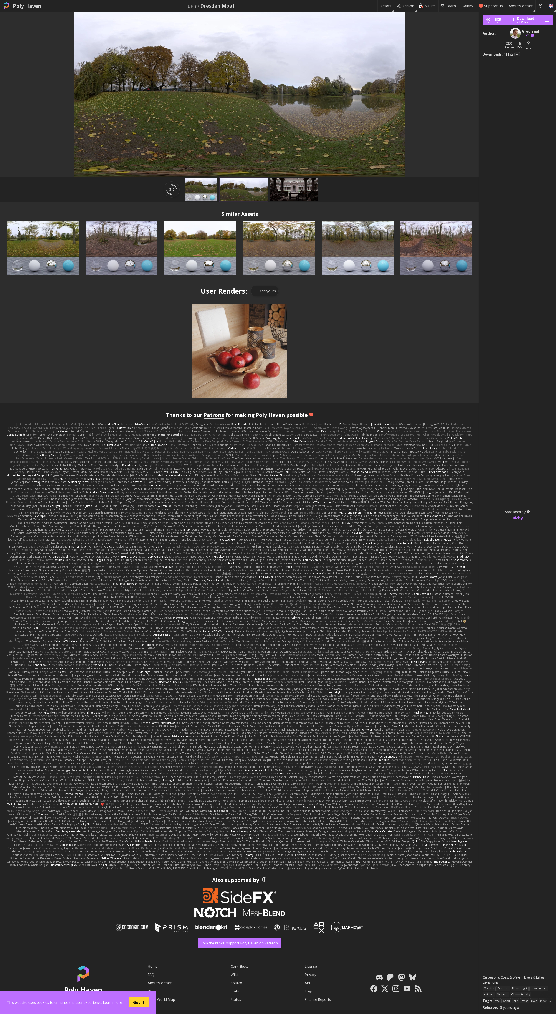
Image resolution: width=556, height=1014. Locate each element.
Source (236, 983)
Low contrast (538, 988)
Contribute (239, 966)
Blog (151, 991)
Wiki (234, 974)
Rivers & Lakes (534, 977)
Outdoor (502, 994)
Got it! (139, 1002)
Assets (386, 5)
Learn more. (113, 1002)
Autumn (488, 994)
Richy (518, 518)
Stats (235, 991)
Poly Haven (27, 5)
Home (152, 966)
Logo (309, 991)
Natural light (519, 988)
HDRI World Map (161, 999)
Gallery (467, 5)
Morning (489, 988)
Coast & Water (511, 977)
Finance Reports (318, 999)
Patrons (214, 414)
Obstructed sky (520, 994)
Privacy (310, 974)
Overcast (503, 988)
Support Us (493, 5)
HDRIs (190, 6)
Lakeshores (491, 982)
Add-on (408, 5)
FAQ (151, 974)
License (311, 966)
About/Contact (521, 5)
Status (236, 999)
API (307, 983)
